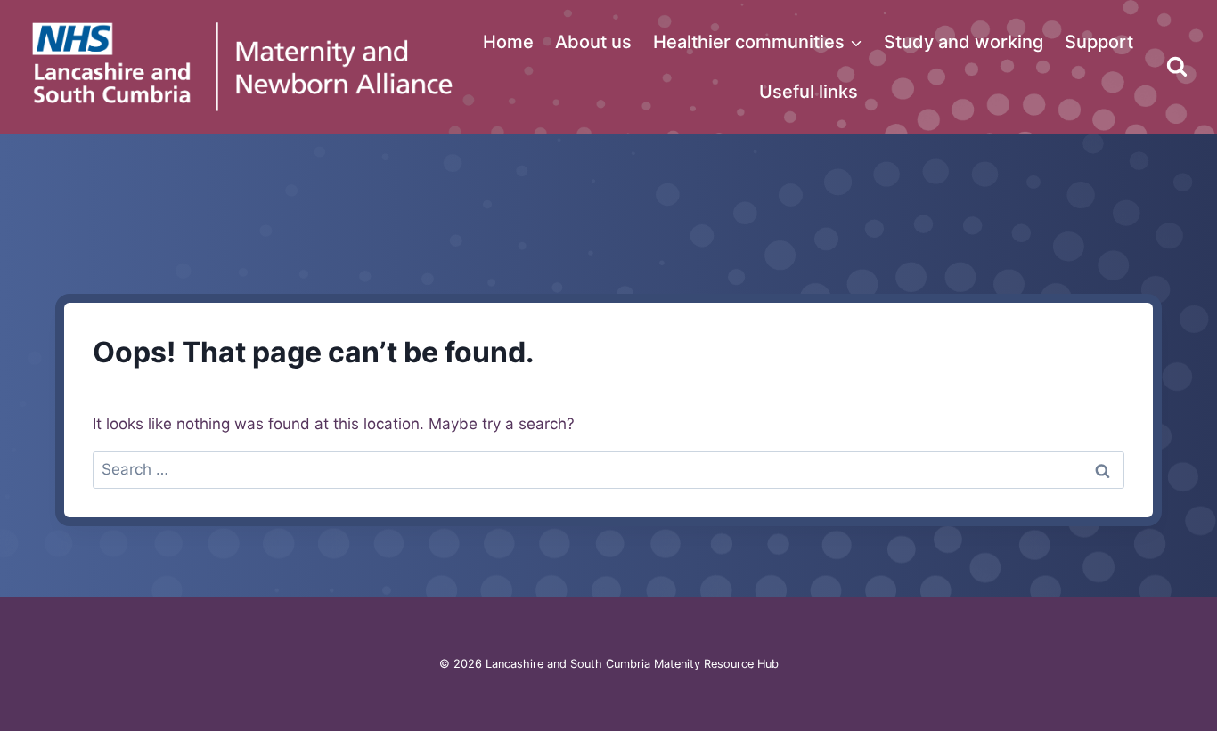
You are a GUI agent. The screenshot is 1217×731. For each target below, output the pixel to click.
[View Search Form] (1177, 66)
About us (593, 42)
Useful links (808, 91)
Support (1099, 42)
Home (508, 42)
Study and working (963, 42)
